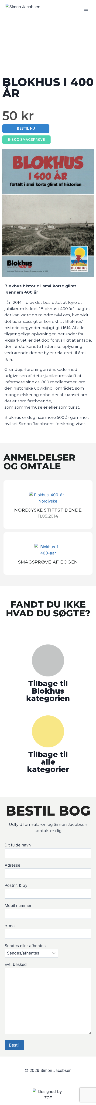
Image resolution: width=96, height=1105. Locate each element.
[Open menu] (86, 9)
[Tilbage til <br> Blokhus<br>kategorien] (48, 660)
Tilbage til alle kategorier (48, 762)
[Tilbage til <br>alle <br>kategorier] (48, 731)
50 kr (18, 115)
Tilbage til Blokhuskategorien (48, 691)
